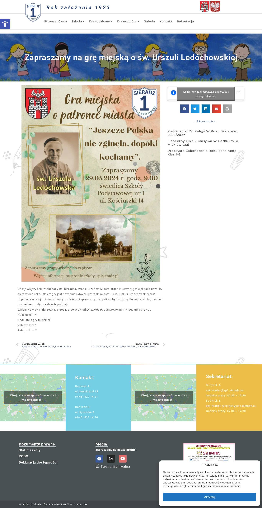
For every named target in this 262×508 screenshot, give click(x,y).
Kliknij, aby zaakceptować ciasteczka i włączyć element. (206, 94)
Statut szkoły (29, 450)
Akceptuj (209, 497)
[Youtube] (123, 459)
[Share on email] (216, 108)
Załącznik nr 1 (27, 325)
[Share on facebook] (184, 108)
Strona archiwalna (115, 466)
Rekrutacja (185, 21)
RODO (23, 456)
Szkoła (77, 21)
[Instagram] (111, 459)
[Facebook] (99, 459)
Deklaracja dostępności (38, 462)
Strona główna (55, 21)
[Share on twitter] (195, 108)
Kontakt (165, 21)
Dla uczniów (126, 21)
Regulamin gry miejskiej (34, 319)
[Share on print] (227, 108)
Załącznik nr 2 (27, 330)
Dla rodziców (99, 21)
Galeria (149, 21)
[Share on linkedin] (206, 108)
